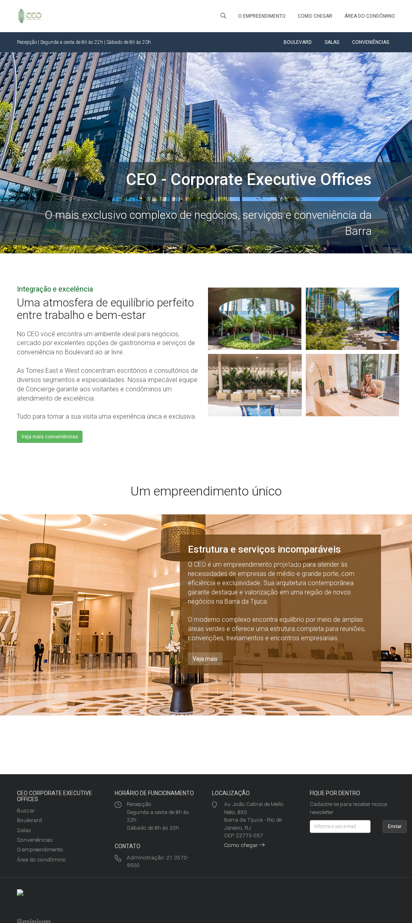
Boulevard (298, 42)
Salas (332, 42)
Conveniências (370, 42)
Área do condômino (369, 16)
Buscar (26, 810)
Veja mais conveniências (49, 437)
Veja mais (205, 659)
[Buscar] (223, 16)
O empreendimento (262, 16)
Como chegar (315, 16)
